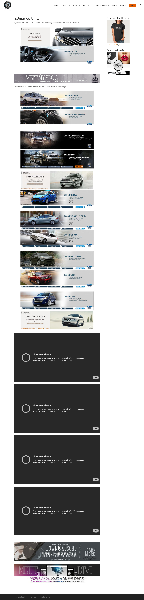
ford (64, 23)
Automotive (73, 6)
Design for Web (101, 6)
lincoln (68, 23)
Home (49, 6)
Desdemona (123, 45)
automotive (40, 23)
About (56, 6)
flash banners (57, 23)
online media (76, 23)
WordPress (50, 597)
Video (122, 6)
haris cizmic (20, 23)
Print (114, 6)
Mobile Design (88, 6)
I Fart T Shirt (112, 45)
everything (48, 23)
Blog (65, 6)
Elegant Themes (29, 597)
